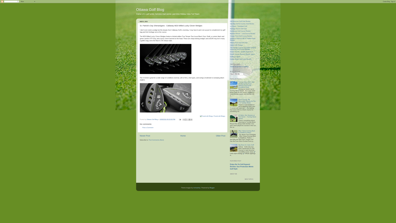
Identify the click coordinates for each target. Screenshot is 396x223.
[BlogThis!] (186, 120)
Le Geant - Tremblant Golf (238, 26)
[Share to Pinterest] (191, 120)
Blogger (212, 188)
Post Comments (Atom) (156, 140)
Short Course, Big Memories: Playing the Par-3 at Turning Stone (247, 101)
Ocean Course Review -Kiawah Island (242, 54)
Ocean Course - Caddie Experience (241, 52)
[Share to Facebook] (190, 120)
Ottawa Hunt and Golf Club (239, 42)
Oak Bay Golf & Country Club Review (242, 24)
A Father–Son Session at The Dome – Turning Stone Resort (247, 116)
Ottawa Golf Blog (150, 9)
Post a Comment (147, 127)
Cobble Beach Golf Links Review (240, 59)
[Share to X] (188, 120)
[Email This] (184, 120)
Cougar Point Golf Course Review (241, 36)
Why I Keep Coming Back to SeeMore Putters (246, 131)
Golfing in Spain (235, 56)
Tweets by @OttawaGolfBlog (239, 66)
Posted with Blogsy (219, 116)
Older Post (220, 136)
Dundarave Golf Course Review (240, 31)
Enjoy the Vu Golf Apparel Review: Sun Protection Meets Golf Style (241, 166)
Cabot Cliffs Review (236, 45)
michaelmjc (197, 188)
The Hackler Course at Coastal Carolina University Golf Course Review (243, 48)
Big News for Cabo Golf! (246, 145)
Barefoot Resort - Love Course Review (242, 33)
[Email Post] (179, 119)
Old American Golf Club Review (240, 21)
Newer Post (145, 136)
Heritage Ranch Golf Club (238, 29)
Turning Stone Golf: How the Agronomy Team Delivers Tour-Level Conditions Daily (246, 84)
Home (183, 136)
